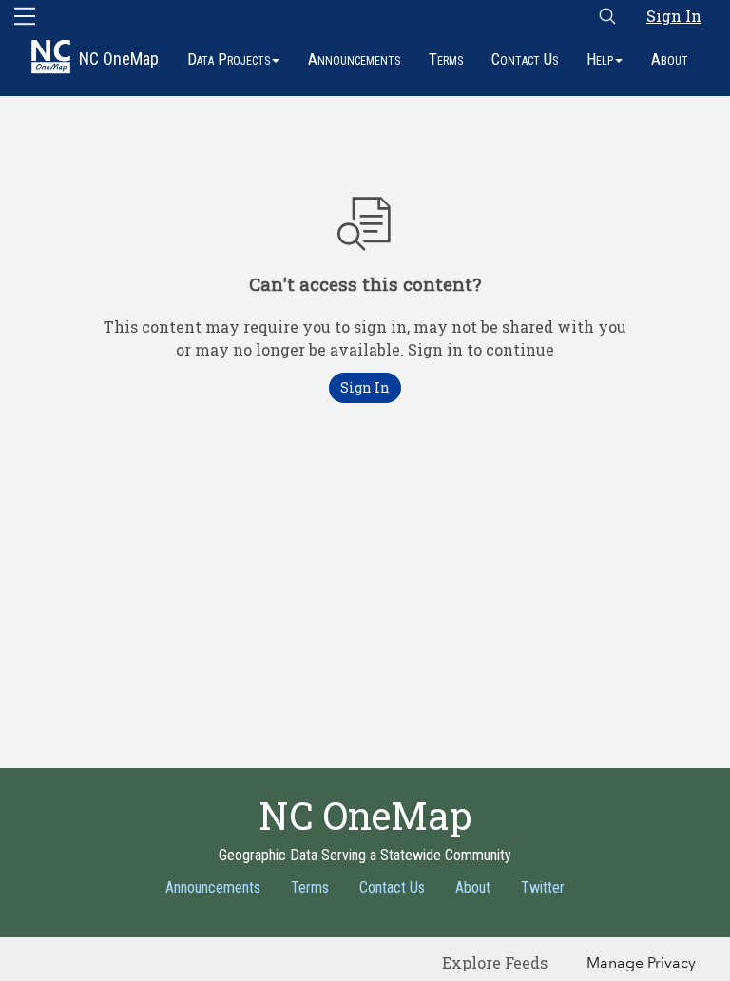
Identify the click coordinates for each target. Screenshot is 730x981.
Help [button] (599, 58)
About (669, 58)
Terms (446, 58)
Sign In (673, 16)
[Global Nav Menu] (25, 16)
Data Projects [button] (228, 58)
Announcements (354, 58)
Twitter (543, 887)
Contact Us (524, 58)
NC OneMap (119, 58)
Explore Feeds (495, 962)
